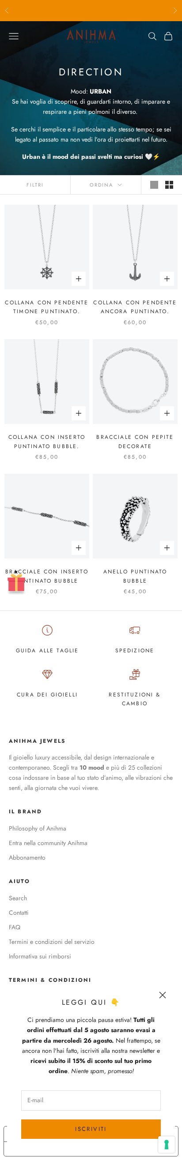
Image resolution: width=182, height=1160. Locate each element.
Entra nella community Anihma (48, 842)
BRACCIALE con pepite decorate (135, 441)
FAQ (14, 927)
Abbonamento (27, 857)
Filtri (35, 184)
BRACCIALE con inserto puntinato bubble (46, 576)
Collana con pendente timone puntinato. (46, 307)
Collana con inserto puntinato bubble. (46, 441)
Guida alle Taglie (47, 651)
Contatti (19, 912)
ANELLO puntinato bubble (135, 576)
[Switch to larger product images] (154, 185)
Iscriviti (90, 1129)
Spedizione (135, 651)
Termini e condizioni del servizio (52, 941)
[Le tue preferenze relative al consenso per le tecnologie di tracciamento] (166, 1144)
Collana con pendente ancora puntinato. (135, 307)
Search (18, 898)
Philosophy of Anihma (37, 828)
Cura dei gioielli (47, 695)
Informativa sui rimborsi (40, 956)
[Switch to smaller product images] (169, 185)
